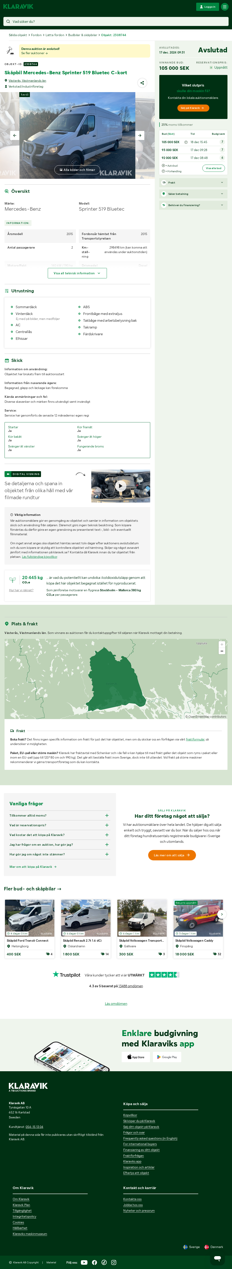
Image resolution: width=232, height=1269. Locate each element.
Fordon (36, 35)
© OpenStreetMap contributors (205, 716)
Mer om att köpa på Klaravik (31, 867)
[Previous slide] (14, 135)
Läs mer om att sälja (169, 855)
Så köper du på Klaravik (139, 1121)
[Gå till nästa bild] (221, 914)
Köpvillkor (130, 1115)
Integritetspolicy (24, 1216)
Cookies (18, 1222)
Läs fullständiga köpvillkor (39, 557)
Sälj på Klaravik (190, 107)
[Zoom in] (222, 644)
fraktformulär (195, 739)
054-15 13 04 (34, 1127)
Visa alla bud (213, 168)
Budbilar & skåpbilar (82, 35)
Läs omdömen (116, 1003)
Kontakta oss (132, 1199)
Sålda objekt (18, 35)
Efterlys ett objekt (136, 1173)
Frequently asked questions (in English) (150, 1138)
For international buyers (140, 1144)
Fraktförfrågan (133, 1155)
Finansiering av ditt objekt (141, 1150)
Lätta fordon (55, 35)
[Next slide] (139, 135)
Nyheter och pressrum (139, 1210)
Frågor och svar (134, 1132)
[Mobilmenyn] (225, 7)
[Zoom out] (222, 651)
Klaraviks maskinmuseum (30, 1234)
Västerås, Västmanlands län (27, 80)
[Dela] (142, 82)
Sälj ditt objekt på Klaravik (141, 1127)
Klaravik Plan (21, 1205)
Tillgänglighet (22, 1210)
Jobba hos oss (133, 1205)
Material (51, 1262)
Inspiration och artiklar (139, 1167)
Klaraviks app (132, 1161)
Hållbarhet (20, 1228)
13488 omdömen (130, 986)
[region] (116, 679)
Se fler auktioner (33, 53)
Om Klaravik (21, 1199)
